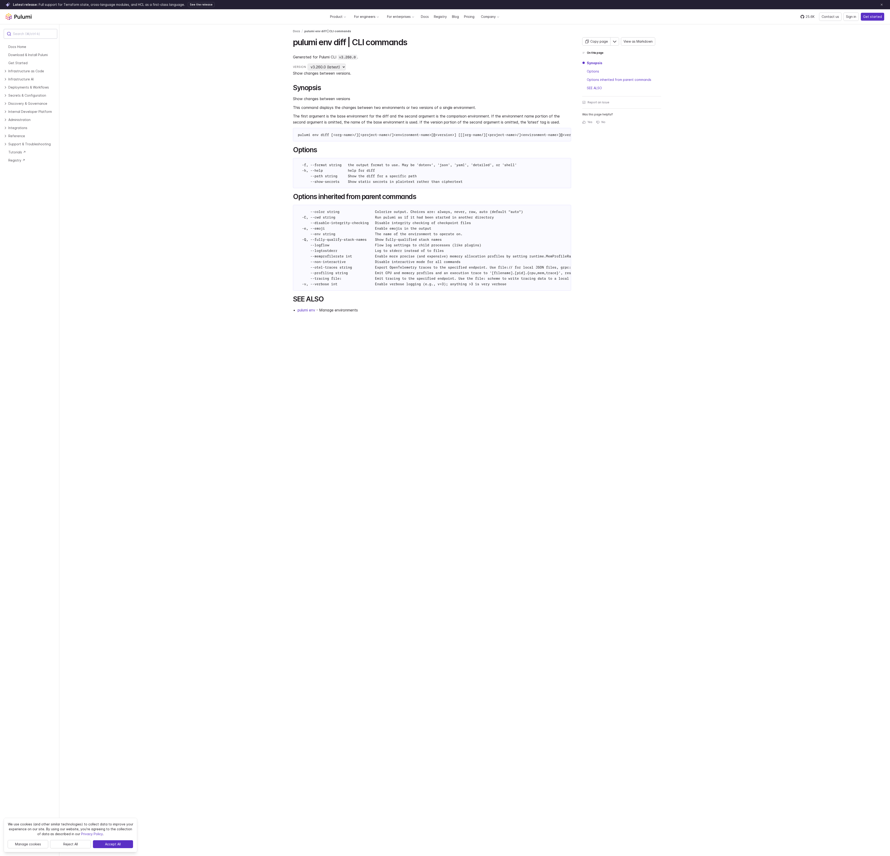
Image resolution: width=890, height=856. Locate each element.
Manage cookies (28, 844)
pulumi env (306, 310)
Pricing (469, 17)
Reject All (70, 844)
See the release (201, 4)
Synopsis (594, 63)
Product (336, 17)
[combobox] (30, 34)
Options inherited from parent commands (619, 80)
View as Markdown (638, 41)
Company (488, 17)
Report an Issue (598, 102)
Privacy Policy (92, 834)
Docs (425, 17)
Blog (455, 17)
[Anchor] (411, 41)
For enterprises (399, 17)
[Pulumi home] (19, 16)
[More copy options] (614, 41)
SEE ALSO (594, 88)
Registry (440, 17)
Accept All (113, 844)
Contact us (830, 17)
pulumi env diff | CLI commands (327, 31)
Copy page (599, 41)
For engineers (364, 17)
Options (593, 71)
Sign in (851, 17)
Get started (872, 17)
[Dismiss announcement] (881, 4)
